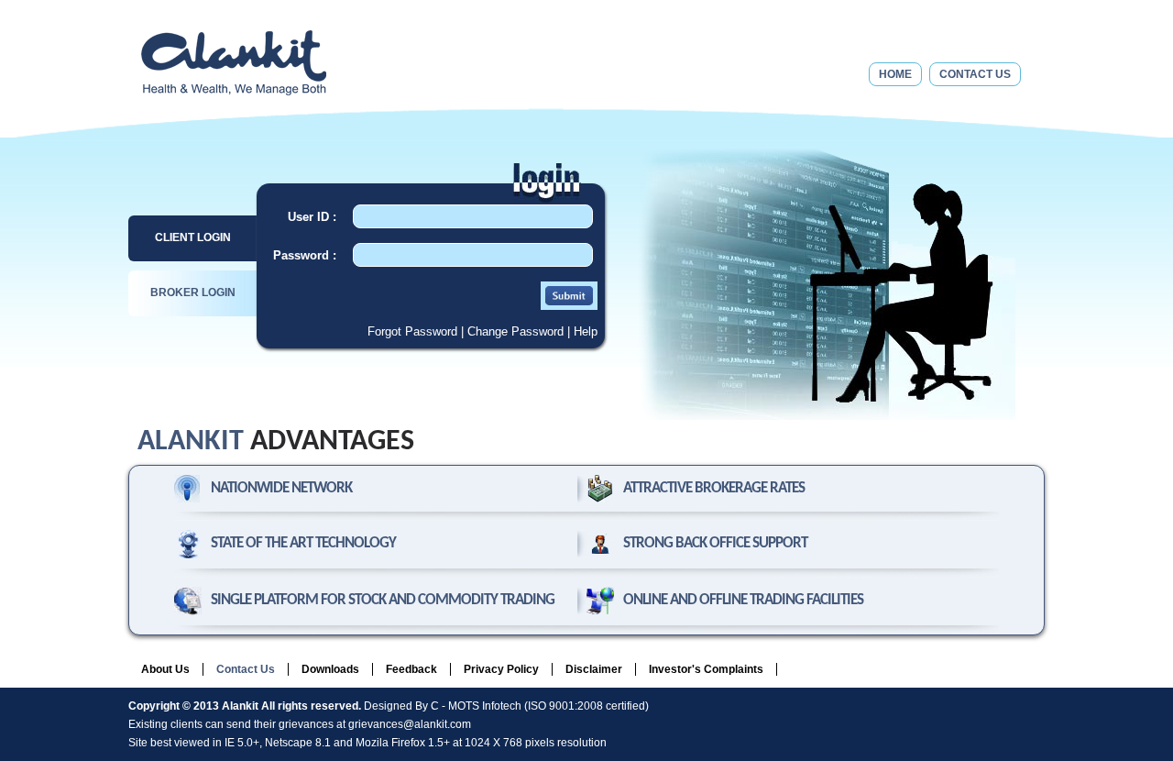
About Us (165, 669)
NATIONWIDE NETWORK (281, 488)
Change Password (515, 331)
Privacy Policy (501, 669)
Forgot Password (412, 331)
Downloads (330, 669)
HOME (895, 74)
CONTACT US (975, 74)
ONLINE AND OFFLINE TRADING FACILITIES (743, 600)
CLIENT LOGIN (193, 237)
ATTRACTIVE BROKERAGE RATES (714, 488)
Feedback (411, 669)
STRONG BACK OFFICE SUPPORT (715, 543)
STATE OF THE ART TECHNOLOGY (303, 543)
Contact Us (245, 669)
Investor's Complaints (706, 669)
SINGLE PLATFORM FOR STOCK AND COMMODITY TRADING (382, 600)
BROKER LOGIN (193, 292)
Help (585, 331)
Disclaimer (593, 669)
